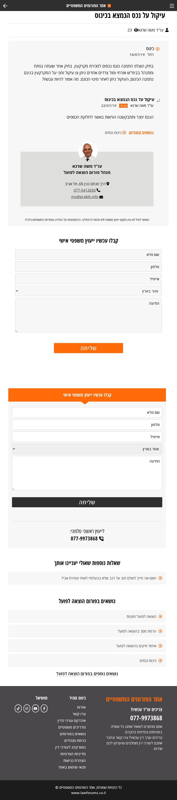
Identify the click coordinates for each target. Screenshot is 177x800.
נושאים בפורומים (73, 733)
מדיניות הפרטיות (73, 753)
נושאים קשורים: (141, 132)
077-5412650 (85, 190)
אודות (81, 707)
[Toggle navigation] (171, 5)
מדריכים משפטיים (72, 727)
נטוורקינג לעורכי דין (70, 747)
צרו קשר (79, 713)
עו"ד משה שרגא (151, 30)
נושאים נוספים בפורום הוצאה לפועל (87, 673)
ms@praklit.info (84, 196)
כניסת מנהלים (75, 740)
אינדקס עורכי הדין (72, 720)
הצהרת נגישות (74, 760)
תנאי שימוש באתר (72, 767)
